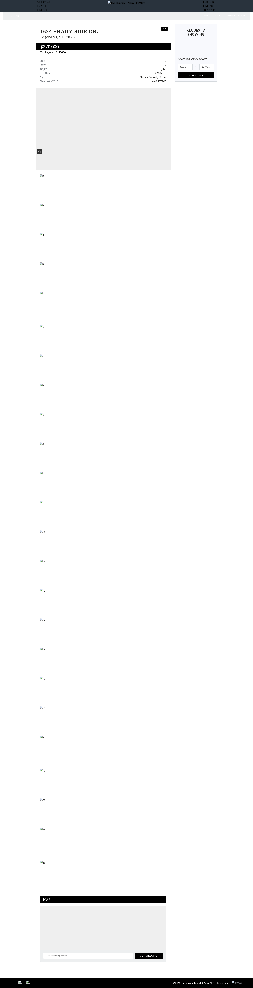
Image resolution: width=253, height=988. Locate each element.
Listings (209, 2)
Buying (42, 6)
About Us (43, 2)
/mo (61, 52)
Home (207, 15)
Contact (209, 10)
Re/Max (208, 6)
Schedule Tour (195, 75)
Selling (42, 10)
